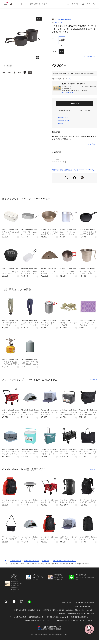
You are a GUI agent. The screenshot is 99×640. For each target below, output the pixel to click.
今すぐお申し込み (67, 92)
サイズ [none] (54, 51)
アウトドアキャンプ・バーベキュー (64, 561)
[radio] (62, 41)
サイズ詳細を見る (89, 56)
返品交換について (63, 123)
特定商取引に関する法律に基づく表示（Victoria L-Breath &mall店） (74, 170)
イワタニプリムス (60, 22)
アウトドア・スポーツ (31, 561)
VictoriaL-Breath (15, 561)
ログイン (75, 4)
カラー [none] (54, 39)
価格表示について (63, 117)
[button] (22, 39)
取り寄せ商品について (65, 120)
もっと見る (91, 144)
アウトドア (45, 561)
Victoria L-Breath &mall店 (63, 19)
